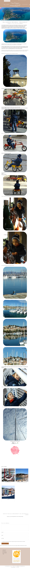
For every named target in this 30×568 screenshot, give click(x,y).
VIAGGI (3, 553)
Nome (2, 532)
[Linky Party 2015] (15, 460)
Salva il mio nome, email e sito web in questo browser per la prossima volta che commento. (13, 541)
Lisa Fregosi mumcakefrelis (15, 4)
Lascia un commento (18, 23)
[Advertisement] (15, 460)
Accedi (17, 567)
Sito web (3, 538)
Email (2, 535)
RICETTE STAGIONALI (5, 552)
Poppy (14, 566)
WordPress (13, 567)
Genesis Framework (21, 566)
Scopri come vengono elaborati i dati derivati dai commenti (19, 545)
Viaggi (10, 513)
